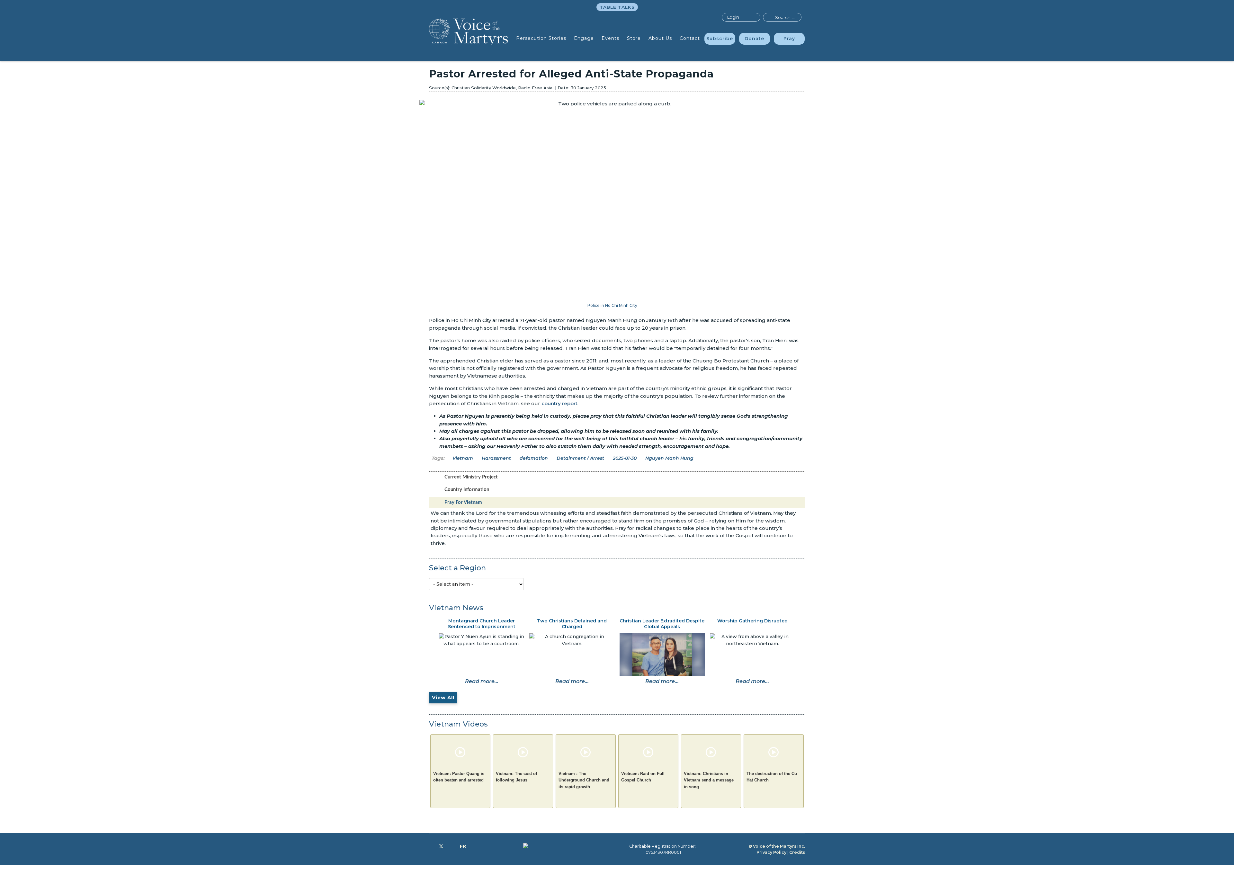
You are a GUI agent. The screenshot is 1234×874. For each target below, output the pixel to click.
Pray (789, 38)
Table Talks (617, 7)
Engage (584, 38)
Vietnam (462, 458)
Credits (797, 852)
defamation (534, 458)
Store (634, 38)
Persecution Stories (541, 38)
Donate (754, 38)
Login (733, 17)
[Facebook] (431, 846)
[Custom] (463, 846)
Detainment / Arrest (580, 458)
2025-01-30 (625, 458)
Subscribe (719, 38)
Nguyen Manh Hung (669, 458)
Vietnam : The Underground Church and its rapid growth (584, 780)
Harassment (496, 458)
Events (610, 38)
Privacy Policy (771, 852)
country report (559, 403)
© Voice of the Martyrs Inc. (776, 846)
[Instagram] (451, 846)
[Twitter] (441, 846)
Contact (690, 38)
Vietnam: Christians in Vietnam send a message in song (709, 780)
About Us (660, 38)
